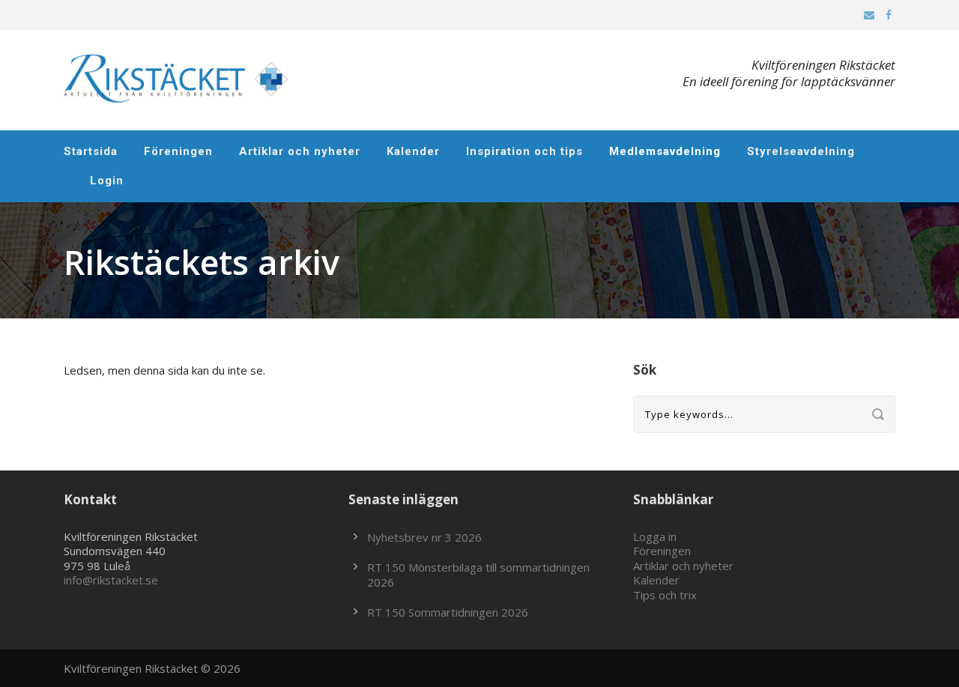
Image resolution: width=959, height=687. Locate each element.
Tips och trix (665, 594)
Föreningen (178, 151)
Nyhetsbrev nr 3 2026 (424, 537)
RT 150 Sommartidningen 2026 (447, 612)
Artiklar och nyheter (299, 151)
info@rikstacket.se (111, 579)
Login (107, 180)
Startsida (91, 151)
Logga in (655, 536)
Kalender (413, 151)
